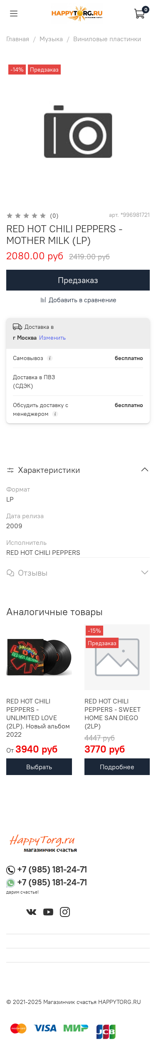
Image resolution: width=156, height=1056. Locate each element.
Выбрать (39, 767)
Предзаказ (78, 280)
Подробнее (117, 767)
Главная (17, 39)
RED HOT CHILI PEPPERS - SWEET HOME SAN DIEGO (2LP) (112, 713)
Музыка (51, 39)
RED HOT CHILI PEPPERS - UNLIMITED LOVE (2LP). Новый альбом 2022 (38, 717)
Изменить (52, 337)
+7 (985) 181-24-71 (52, 869)
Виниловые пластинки (107, 39)
